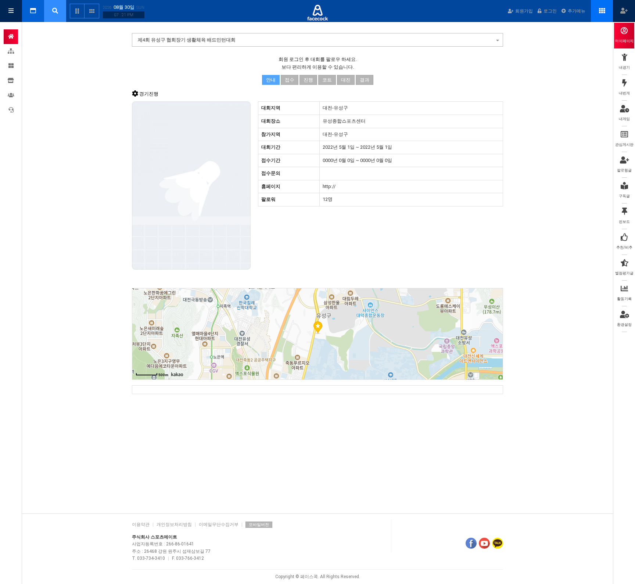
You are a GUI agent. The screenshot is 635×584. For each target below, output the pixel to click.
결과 (364, 80)
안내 (271, 80)
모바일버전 (259, 524)
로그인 (550, 11)
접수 (289, 80)
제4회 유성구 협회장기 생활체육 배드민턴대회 (187, 40)
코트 (327, 80)
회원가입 (524, 11)
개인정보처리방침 (174, 524)
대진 (346, 80)
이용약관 (141, 524)
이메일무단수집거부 (218, 524)
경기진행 (148, 94)
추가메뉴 (576, 11)
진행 (308, 80)
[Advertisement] (317, 451)
